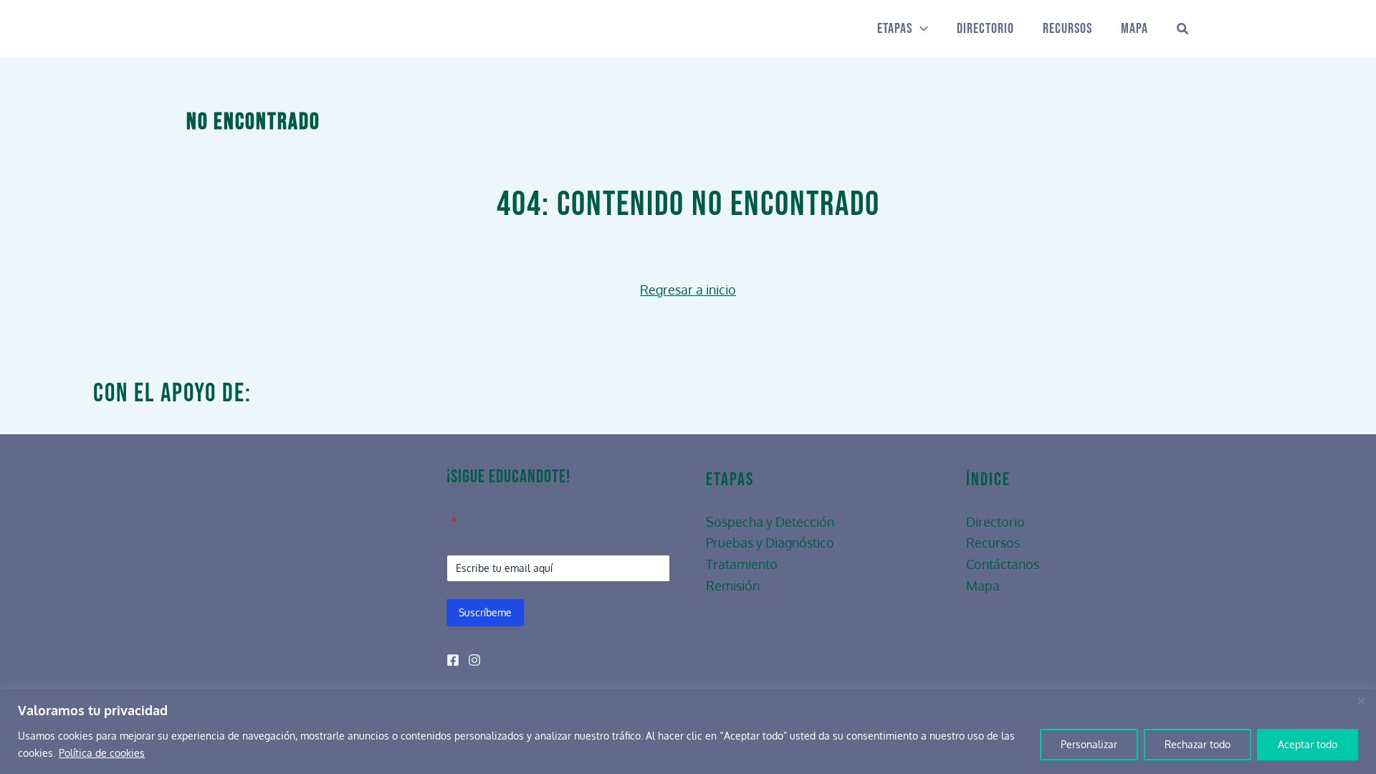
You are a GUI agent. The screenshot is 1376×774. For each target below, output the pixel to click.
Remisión (733, 585)
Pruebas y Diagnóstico (770, 542)
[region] (688, 731)
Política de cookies (102, 753)
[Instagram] (474, 660)
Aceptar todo (1307, 744)
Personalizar (1089, 744)
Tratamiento (742, 564)
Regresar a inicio (688, 289)
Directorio (985, 28)
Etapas (894, 28)
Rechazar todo (1198, 744)
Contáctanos (1002, 564)
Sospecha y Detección (770, 522)
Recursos (1067, 28)
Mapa (1134, 28)
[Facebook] (452, 660)
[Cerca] (1361, 701)
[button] (920, 28)
